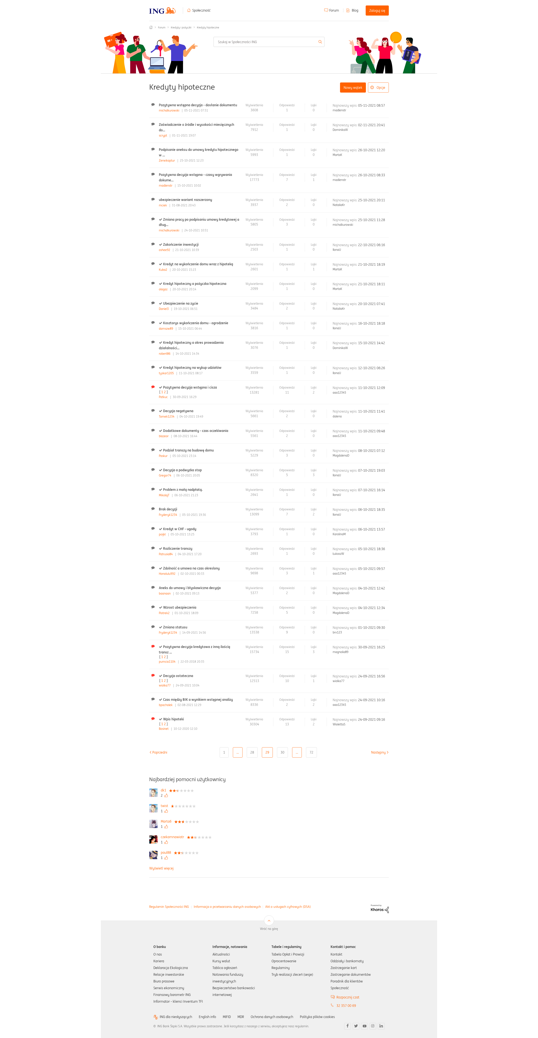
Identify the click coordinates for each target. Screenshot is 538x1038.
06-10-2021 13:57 (371, 529)
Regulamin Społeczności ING (169, 907)
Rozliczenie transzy (177, 548)
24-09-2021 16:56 (371, 676)
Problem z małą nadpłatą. (183, 489)
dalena (337, 416)
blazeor (164, 436)
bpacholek (166, 705)
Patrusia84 (166, 554)
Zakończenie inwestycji (181, 244)
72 (311, 752)
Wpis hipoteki (173, 719)
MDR (240, 1017)
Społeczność (201, 10)
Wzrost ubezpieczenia (179, 607)
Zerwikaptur (167, 160)
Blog (355, 10)
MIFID (227, 1017)
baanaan (165, 593)
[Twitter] (356, 1026)
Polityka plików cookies (317, 1017)
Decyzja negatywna (178, 411)
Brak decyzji (168, 509)
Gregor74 (165, 475)
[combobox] (269, 42)
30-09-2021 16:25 (371, 647)
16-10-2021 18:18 (371, 323)
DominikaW (340, 130)
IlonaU (337, 250)
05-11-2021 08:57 (371, 105)
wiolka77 (165, 685)
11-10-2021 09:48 (371, 431)
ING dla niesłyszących (176, 1017)
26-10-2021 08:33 (371, 175)
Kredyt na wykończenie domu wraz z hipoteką (198, 264)
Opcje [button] (381, 87)
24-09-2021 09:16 (371, 719)
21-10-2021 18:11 (371, 284)
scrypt (163, 135)
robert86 (165, 354)
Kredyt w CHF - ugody (179, 529)
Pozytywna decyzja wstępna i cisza (190, 387)
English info (207, 1017)
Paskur (163, 456)
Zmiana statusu (175, 627)
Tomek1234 (167, 416)
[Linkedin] (381, 1026)
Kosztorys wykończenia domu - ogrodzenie (195, 323)
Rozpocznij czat (347, 997)
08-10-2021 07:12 (371, 451)
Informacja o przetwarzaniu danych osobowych (227, 907)
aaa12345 (339, 392)
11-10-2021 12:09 (371, 388)
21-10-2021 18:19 (371, 264)
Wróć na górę (269, 929)
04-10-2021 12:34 (371, 608)
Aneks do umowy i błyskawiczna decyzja (190, 588)
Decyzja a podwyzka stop (182, 470)
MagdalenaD (341, 455)
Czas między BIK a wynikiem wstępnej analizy (198, 699)
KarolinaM (339, 534)
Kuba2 (163, 270)
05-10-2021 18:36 (371, 549)
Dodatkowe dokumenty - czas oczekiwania (195, 431)
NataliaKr (339, 205)
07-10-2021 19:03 (371, 470)
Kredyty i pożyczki (181, 27)
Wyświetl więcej (161, 868)
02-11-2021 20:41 (371, 125)
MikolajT (164, 495)
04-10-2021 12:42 (371, 588)
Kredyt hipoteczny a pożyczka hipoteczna (194, 283)
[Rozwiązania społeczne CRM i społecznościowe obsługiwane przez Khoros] (380, 909)
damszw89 (166, 329)
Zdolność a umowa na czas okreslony (191, 568)
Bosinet (164, 729)
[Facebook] (347, 1026)
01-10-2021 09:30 (371, 627)
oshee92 (165, 250)
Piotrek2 (164, 613)
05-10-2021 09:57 (371, 569)
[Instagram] (372, 1026)
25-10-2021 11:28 (371, 220)
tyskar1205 (167, 373)
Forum (334, 10)
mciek (163, 205)
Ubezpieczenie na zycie (180, 303)
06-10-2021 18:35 (371, 509)
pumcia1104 (167, 662)
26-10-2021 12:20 (371, 150)
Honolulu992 (167, 574)
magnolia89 (340, 652)
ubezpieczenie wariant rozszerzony (185, 200)
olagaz (163, 289)
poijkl (162, 534)
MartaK (337, 155)
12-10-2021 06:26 (371, 368)
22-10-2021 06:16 (371, 245)
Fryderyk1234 (168, 515)
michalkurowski (169, 110)
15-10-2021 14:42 (371, 343)
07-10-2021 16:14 (371, 490)
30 (282, 752)
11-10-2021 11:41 (371, 411)
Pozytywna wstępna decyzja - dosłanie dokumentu (198, 105)
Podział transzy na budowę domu (188, 450)
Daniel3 (164, 309)
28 (252, 752)
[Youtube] (364, 1026)
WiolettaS (339, 724)
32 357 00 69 (346, 1005)
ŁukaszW (338, 554)
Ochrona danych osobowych (272, 1017)
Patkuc (164, 397)
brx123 (337, 632)
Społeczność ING (151, 27)
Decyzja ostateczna (178, 676)
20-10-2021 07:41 (371, 304)
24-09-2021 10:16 (371, 700)
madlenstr (339, 110)
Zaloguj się (377, 10)
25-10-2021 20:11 (371, 200)
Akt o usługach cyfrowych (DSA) (288, 907)
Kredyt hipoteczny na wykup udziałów (192, 367)
